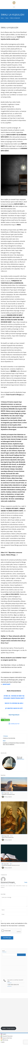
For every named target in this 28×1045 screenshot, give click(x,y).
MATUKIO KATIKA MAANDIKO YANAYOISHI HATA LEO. (11, 865)
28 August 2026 (6, 836)
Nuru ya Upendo (9, 796)
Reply (25, 882)
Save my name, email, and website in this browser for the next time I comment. (14, 924)
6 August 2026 (6, 863)
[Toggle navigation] (14, 7)
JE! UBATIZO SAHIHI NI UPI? (14, 708)
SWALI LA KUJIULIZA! (9, 27)
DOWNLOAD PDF (14, 723)
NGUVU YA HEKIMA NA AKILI (14, 703)
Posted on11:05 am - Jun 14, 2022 (8, 883)
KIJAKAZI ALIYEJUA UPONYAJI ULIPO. (8, 837)
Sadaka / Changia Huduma (8, 1028)
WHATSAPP (6, 684)
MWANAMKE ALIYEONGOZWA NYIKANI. (8, 794)
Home (2, 18)
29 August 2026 (6, 793)
